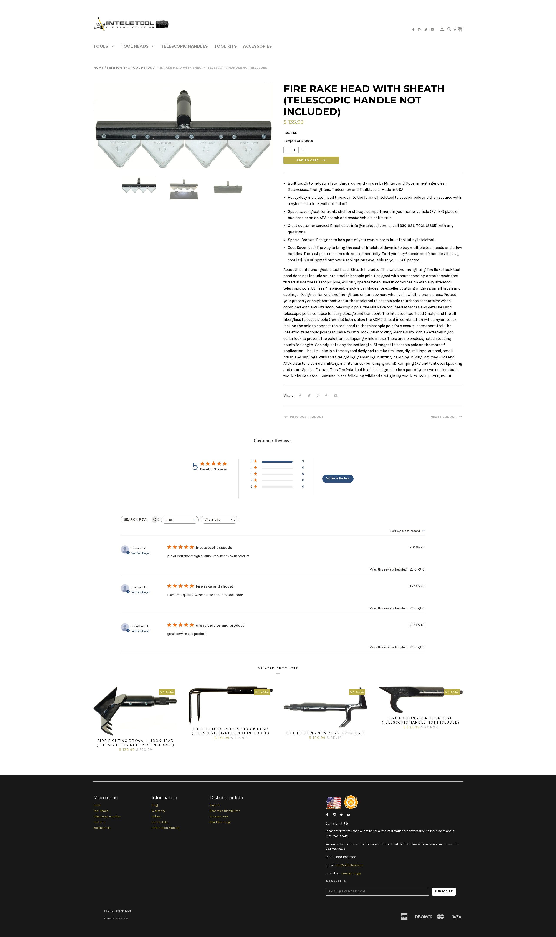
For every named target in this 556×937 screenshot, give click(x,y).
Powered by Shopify (116, 918)
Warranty (158, 811)
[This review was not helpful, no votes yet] (419, 569)
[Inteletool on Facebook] (413, 30)
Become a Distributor (225, 811)
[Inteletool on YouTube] (432, 30)
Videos (156, 816)
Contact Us (160, 822)
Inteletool (123, 911)
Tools (97, 805)
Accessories (257, 46)
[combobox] (180, 520)
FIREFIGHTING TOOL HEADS (129, 67)
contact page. (351, 873)
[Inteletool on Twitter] (425, 30)
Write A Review (337, 478)
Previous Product (306, 416)
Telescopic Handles (184, 46)
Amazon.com (219, 816)
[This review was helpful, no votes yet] (411, 569)
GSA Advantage (220, 822)
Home (98, 67)
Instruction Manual (165, 828)
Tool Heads (100, 811)
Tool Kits (225, 46)
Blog (155, 805)
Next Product (444, 416)
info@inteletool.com (349, 865)
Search (215, 805)
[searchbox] (136, 519)
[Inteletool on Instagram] (419, 30)
